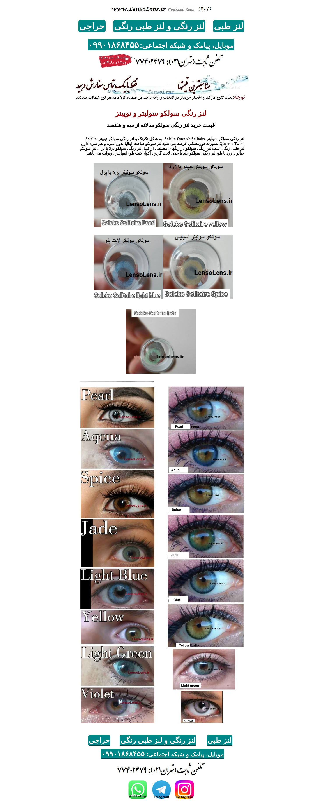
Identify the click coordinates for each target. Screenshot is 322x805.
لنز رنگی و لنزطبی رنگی (159, 26)
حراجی (92, 26)
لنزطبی (228, 26)
